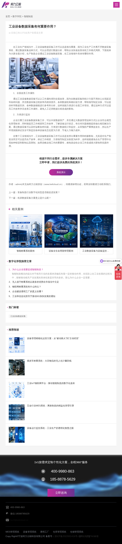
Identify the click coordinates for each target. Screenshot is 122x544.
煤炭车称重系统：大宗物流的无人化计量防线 (49, 360)
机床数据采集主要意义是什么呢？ (34, 198)
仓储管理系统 (76, 531)
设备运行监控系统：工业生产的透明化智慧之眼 (50, 428)
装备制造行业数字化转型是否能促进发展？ (39, 192)
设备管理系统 (29, 531)
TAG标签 (94, 536)
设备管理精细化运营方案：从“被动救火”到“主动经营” (53, 338)
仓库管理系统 (59, 531)
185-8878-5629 (62, 479)
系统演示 (61, 172)
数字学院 (17, 16)
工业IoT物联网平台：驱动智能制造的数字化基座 (51, 383)
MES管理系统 (12, 531)
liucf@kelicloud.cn (19, 520)
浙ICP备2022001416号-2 (67, 536)
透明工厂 (44, 531)
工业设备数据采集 (18, 316)
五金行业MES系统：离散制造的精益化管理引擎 (50, 405)
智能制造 (28, 16)
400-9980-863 (62, 471)
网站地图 (84, 536)
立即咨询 (61, 492)
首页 (8, 16)
